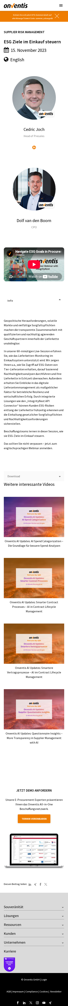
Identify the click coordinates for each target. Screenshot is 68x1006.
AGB (9, 991)
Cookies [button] (44, 991)
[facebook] (17, 1002)
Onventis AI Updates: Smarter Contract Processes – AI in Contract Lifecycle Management (34, 606)
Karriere (10, 951)
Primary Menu (61, 5)
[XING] (35, 884)
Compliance (31, 991)
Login (44, 979)
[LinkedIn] (34, 147)
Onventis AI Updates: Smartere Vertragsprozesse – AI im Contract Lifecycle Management (34, 672)
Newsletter (55, 991)
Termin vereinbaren (34, 818)
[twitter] (30, 1002)
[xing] (50, 1002)
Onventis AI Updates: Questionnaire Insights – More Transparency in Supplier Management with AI (34, 738)
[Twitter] (45, 884)
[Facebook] (40, 884)
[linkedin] (24, 1002)
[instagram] (37, 1002)
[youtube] (43, 1002)
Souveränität (13, 906)
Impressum (18, 991)
